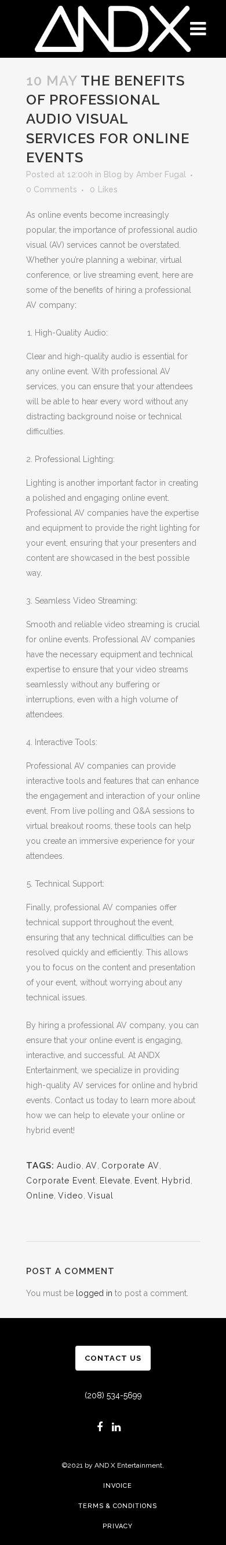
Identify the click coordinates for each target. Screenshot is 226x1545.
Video (70, 1195)
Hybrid (176, 1180)
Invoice (117, 1486)
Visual (101, 1195)
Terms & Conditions (117, 1506)
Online (40, 1195)
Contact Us (113, 1358)
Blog (113, 174)
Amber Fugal (161, 174)
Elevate (115, 1180)
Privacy (118, 1526)
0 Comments (51, 189)
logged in (94, 1293)
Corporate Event (61, 1180)
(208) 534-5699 (113, 1395)
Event (146, 1180)
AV (91, 1165)
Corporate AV (130, 1165)
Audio (69, 1165)
